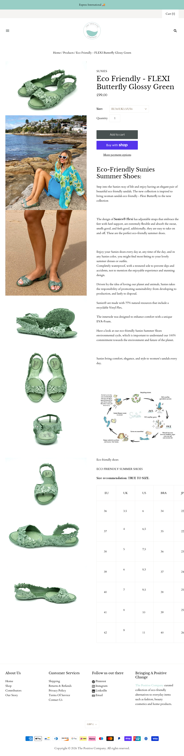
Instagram (101, 686)
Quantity (102, 118)
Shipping (54, 681)
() (170, 14)
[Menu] (7, 30)
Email (99, 695)
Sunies (101, 71)
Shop (8, 686)
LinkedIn (101, 691)
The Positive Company (149, 685)
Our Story (11, 695)
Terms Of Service (59, 695)
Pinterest (100, 681)
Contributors (13, 691)
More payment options (117, 155)
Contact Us (55, 700)
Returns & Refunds (60, 686)
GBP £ (90, 724)
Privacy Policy (57, 691)
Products (68, 53)
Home (57, 53)
